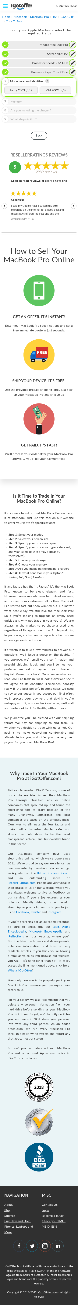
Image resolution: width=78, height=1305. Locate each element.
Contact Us (50, 1204)
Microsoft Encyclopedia (46, 931)
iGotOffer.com (47, 1292)
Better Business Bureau (53, 873)
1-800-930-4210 (66, 6)
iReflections (16, 936)
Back (39, 135)
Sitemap (10, 1215)
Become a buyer (53, 1215)
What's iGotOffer (20, 970)
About (8, 1204)
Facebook (22, 912)
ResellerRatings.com (21, 882)
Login (45, 1210)
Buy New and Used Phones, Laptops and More (18, 1227)
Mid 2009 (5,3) (55, 90)
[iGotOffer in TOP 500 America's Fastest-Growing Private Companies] (39, 1087)
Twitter (36, 912)
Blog (56, 926)
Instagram (54, 912)
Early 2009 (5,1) (21, 90)
